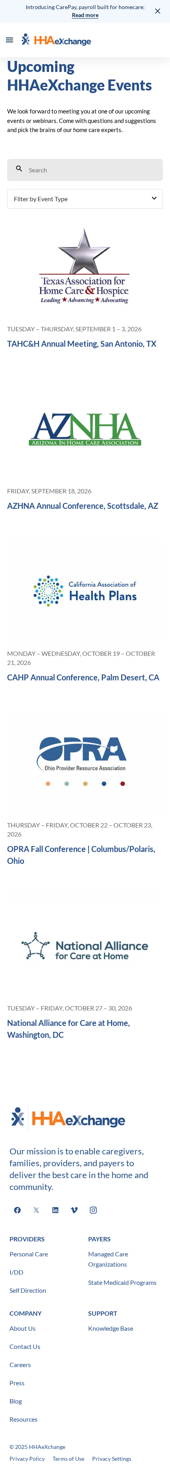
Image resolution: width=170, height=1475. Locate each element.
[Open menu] (9, 40)
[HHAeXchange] (56, 40)
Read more (85, 14)
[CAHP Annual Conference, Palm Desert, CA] (85, 591)
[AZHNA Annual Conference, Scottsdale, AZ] (85, 429)
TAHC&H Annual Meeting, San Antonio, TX (82, 343)
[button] (85, 199)
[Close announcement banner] (158, 11)
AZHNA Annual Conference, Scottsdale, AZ (82, 505)
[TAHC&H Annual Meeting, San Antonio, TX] (85, 267)
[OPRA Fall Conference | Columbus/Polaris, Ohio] (85, 763)
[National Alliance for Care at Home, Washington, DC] (85, 946)
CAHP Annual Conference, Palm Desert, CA (83, 677)
